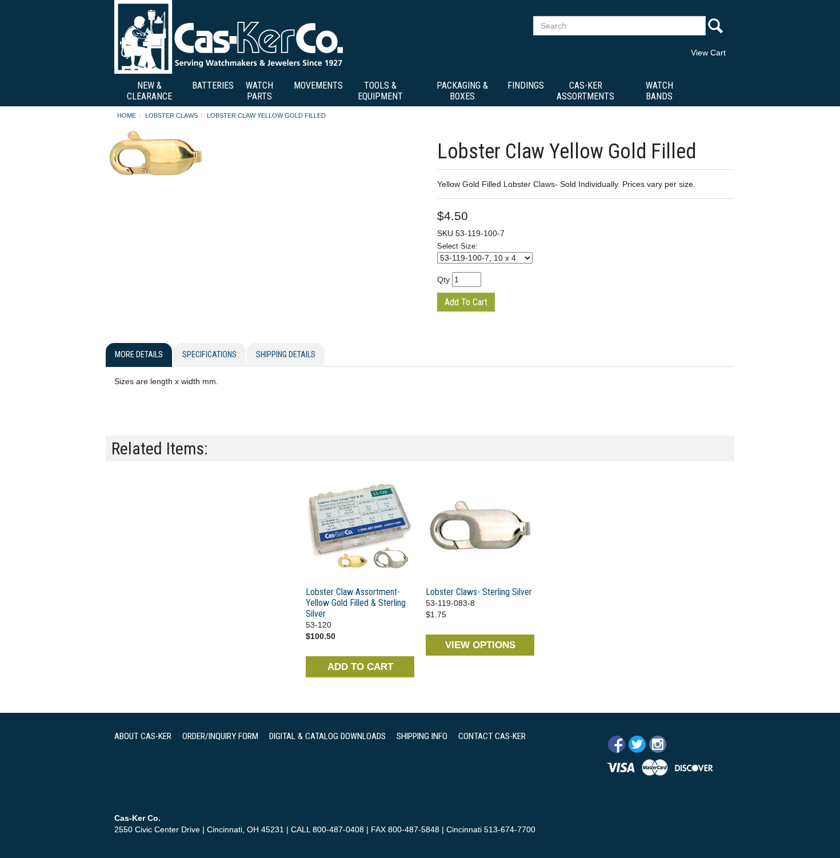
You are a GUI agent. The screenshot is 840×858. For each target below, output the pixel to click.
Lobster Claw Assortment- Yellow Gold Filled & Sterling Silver (356, 602)
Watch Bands (659, 91)
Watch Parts (259, 91)
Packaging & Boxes (462, 91)
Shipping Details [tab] (285, 355)
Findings (525, 85)
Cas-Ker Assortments (585, 91)
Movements (318, 85)
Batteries (213, 85)
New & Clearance (149, 91)
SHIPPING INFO (422, 736)
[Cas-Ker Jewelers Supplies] (228, 36)
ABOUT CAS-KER (142, 736)
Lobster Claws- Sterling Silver (479, 591)
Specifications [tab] (209, 355)
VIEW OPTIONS (480, 645)
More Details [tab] (139, 355)
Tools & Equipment (380, 91)
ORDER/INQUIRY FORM (220, 736)
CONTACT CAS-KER (492, 736)
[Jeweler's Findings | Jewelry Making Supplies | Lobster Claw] (360, 527)
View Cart (708, 52)
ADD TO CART (360, 666)
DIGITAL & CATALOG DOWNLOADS (327, 736)
